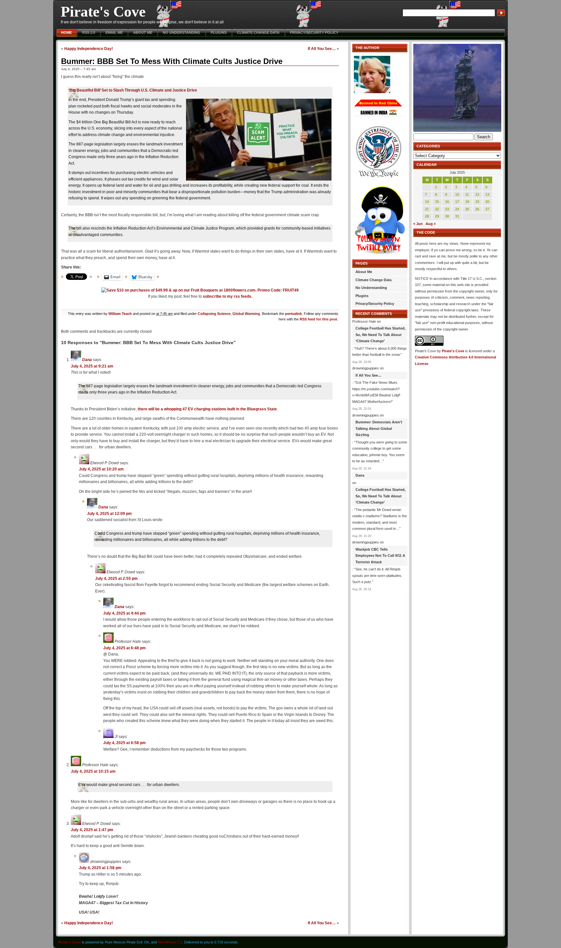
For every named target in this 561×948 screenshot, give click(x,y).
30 (447, 216)
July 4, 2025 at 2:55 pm (116, 578)
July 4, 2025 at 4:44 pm (124, 613)
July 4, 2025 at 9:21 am (92, 366)
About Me (142, 32)
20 (487, 202)
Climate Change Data (258, 32)
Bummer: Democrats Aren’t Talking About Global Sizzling (378, 428)
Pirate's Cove (103, 11)
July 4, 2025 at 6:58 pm (124, 743)
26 (477, 209)
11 (467, 194)
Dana (87, 359)
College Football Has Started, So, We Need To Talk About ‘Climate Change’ (380, 334)
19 (477, 202)
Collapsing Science (214, 314)
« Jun (418, 224)
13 (487, 194)
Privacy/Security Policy (314, 32)
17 (457, 202)
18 (467, 202)
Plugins (219, 32)
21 (427, 209)
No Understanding (181, 32)
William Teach (120, 314)
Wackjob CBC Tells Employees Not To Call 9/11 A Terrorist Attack (380, 555)
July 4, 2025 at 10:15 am (93, 771)
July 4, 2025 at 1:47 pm (92, 830)
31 (457, 216)
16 (447, 202)
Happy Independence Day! (88, 48)
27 (487, 209)
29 (437, 216)
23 (447, 209)
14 (427, 202)
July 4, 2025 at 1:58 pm (100, 868)
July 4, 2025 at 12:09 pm (109, 513)
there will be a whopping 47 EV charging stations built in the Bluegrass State (207, 409)
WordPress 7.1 (170, 942)
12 (477, 194)
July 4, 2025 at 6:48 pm (124, 648)
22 (437, 209)
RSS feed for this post (318, 319)
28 (427, 216)
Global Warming (246, 314)
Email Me (114, 32)
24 (457, 209)
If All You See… (322, 48)
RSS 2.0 (88, 32)
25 (467, 209)
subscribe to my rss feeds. (227, 296)
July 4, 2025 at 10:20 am (101, 469)
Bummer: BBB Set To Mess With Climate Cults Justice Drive (171, 61)
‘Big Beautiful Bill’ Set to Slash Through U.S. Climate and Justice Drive (133, 90)
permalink (293, 314)
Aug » (431, 224)
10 (457, 194)
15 (437, 202)
